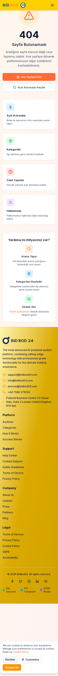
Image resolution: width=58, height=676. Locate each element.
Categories (9, 427)
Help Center (10, 455)
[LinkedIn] (37, 581)
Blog (5, 518)
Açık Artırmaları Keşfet (31, 87)
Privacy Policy (11, 478)
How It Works (11, 433)
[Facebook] (12, 581)
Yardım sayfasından (19, 311)
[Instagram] (29, 581)
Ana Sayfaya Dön (31, 77)
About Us (8, 494)
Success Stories (12, 439)
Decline (10, 659)
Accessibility (10, 557)
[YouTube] (46, 581)
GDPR (6, 551)
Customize (32, 659)
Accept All (12, 667)
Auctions (8, 421)
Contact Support (12, 461)
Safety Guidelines (13, 467)
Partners (8, 512)
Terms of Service (13, 473)
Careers (7, 500)
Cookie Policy (11, 546)
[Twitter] (21, 581)
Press (6, 506)
